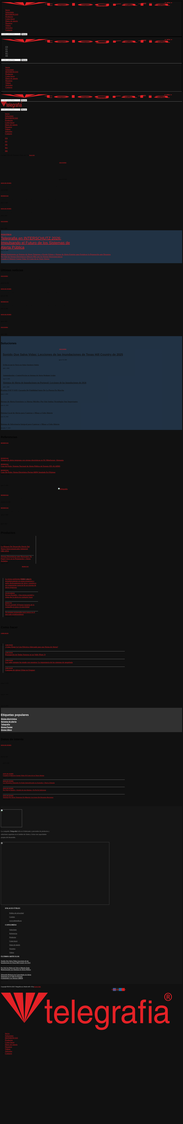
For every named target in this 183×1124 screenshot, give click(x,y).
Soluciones (9, 12)
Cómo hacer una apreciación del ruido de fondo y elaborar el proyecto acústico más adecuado (39, 679)
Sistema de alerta (8, 722)
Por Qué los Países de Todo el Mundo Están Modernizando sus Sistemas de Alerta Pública (33, 186)
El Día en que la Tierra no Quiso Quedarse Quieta (19, 225)
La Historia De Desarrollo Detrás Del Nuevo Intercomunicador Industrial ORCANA (15, 549)
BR (6, 56)
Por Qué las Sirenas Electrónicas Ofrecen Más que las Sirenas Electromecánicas (31, 257)
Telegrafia (5, 724)
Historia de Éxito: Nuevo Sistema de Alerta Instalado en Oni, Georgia (25, 499)
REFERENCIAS (11, 14)
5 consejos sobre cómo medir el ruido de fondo (20, 691)
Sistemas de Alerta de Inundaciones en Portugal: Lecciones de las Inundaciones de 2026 (44, 382)
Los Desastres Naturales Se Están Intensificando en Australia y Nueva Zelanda (29, 783)
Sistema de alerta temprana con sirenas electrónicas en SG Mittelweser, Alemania (32, 460)
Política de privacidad (16, 913)
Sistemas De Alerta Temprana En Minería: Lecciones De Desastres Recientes (28, 797)
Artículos (8, 28)
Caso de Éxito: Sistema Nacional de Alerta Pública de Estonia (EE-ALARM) (30, 466)
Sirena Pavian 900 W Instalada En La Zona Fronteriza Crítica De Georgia (27, 511)
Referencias (13, 933)
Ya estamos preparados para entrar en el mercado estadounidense (20, 613)
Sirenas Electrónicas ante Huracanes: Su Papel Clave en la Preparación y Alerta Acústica (16, 558)
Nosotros (8, 23)
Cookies (12, 917)
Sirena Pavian (6, 727)
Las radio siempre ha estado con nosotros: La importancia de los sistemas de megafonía (39, 662)
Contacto (8, 30)
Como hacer (10, 19)
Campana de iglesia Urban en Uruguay (20, 670)
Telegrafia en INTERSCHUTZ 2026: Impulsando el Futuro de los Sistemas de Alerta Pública (35, 242)
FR (6, 51)
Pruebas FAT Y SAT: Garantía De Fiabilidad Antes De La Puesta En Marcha (32, 390)
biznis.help (32, 155)
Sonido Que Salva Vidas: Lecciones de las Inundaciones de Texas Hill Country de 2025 (63, 171)
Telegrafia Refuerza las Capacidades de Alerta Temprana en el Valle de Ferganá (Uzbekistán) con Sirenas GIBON (41, 199)
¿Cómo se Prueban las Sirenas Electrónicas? (17, 212)
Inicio (7, 10)
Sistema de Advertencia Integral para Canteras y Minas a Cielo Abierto (30, 424)
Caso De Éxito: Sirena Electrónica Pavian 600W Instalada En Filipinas (28, 472)
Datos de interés (11, 21)
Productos (9, 17)
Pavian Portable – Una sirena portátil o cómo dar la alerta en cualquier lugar (19, 596)
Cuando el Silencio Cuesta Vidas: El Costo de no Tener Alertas (25, 259)
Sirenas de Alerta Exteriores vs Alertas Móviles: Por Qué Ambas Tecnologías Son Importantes (39, 402)
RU (6, 53)
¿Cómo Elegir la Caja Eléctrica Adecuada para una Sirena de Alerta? (31, 647)
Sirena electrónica (9, 719)
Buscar (24, 34)
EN (6, 47)
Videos (8, 25)
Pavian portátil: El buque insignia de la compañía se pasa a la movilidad (19, 606)
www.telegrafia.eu (15, 921)
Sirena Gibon (6, 730)
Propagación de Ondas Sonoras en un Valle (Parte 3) (25, 655)
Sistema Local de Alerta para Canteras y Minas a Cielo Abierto (27, 413)
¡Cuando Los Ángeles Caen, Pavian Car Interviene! (25, 573)
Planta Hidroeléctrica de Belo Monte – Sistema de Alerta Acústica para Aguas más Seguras (50, 519)
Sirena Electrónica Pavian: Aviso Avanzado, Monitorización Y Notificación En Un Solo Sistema (14, 539)
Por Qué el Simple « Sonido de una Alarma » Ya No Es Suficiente (24, 790)
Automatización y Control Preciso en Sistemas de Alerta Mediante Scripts (29, 375)
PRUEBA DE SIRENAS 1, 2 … (13, 702)
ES (6, 49)
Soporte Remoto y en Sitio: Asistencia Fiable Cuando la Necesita (49, 639)
